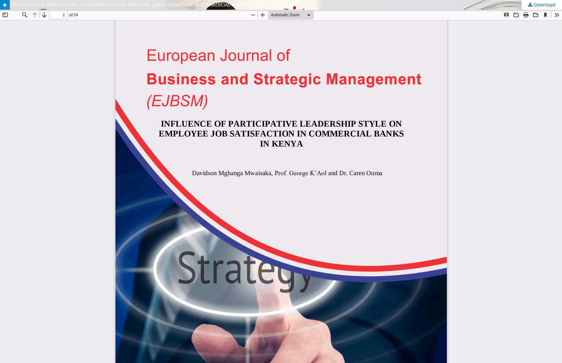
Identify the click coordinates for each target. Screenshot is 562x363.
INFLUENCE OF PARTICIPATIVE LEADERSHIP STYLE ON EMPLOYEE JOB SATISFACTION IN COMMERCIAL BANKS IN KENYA (141, 5)
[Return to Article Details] (5, 5)
